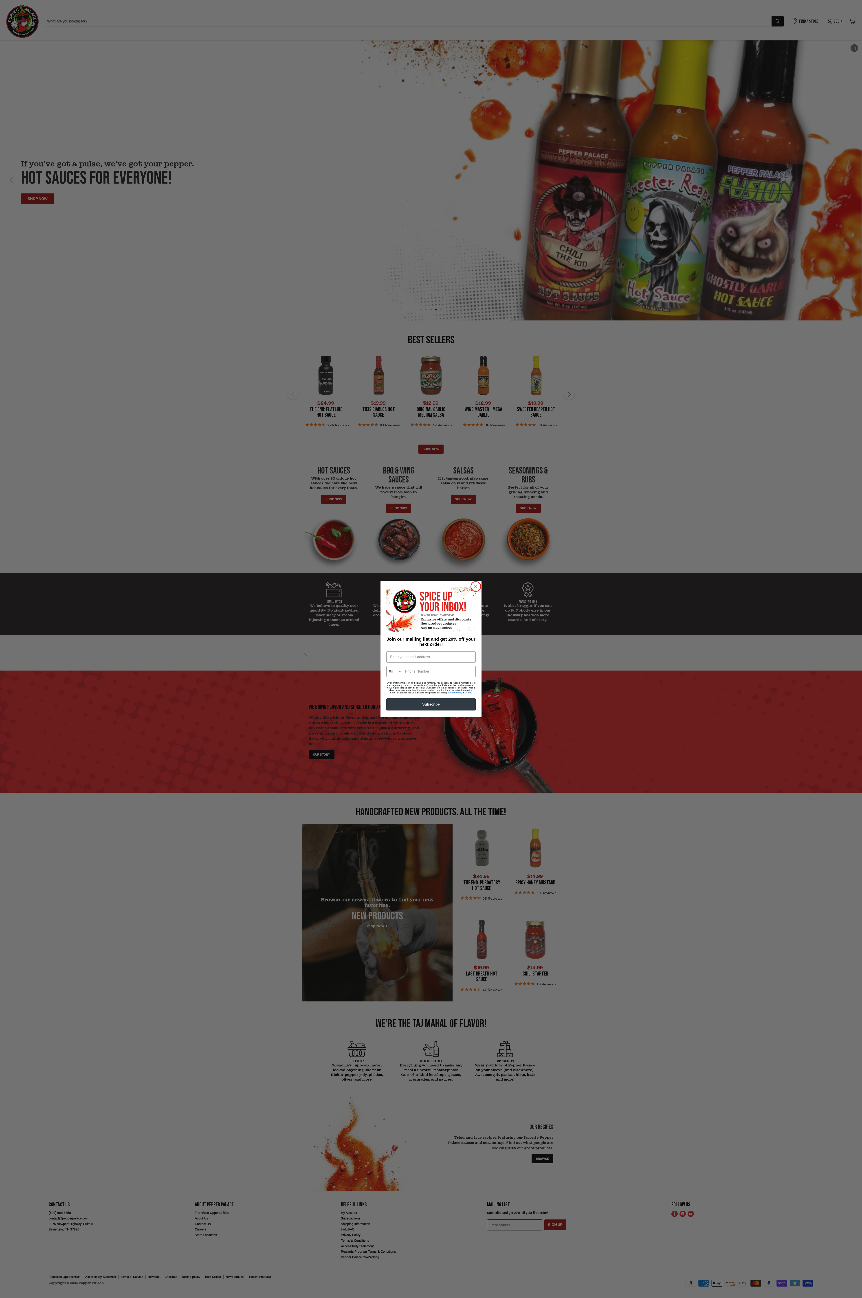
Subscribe (431, 704)
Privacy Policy (455, 692)
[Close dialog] (476, 586)
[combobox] (395, 671)
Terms (468, 692)
